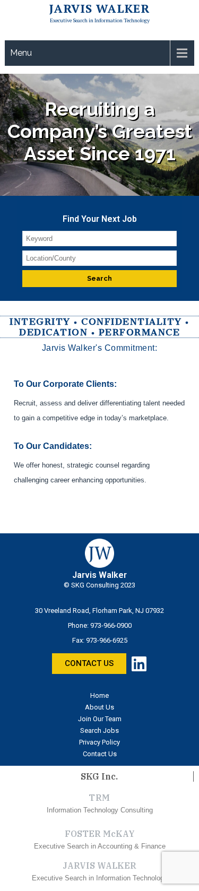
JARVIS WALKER (99, 865)
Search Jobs (99, 730)
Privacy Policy (99, 742)
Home (99, 695)
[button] (89, 663)
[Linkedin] (139, 663)
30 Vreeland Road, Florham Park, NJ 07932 (99, 611)
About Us (99, 707)
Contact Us (100, 754)
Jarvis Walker (99, 8)
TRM (99, 797)
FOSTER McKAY (100, 833)
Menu (21, 53)
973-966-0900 (111, 625)
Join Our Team (100, 719)
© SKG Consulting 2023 (99, 585)
